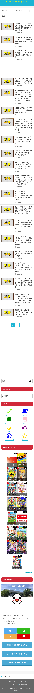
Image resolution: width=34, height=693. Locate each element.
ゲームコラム (13, 684)
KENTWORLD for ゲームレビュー (17, 3)
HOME (4, 676)
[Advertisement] (17, 71)
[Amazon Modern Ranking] (28, 571)
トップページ (12, 681)
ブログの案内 (23, 684)
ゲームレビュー (24, 681)
